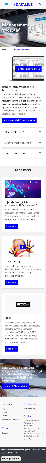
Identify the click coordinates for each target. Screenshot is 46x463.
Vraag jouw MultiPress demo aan (19, 120)
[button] (6, 5)
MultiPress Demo (30, 409)
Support (5, 433)
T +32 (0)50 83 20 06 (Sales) (34, 433)
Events (4, 416)
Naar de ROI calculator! (16, 386)
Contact (5, 412)
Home (4, 50)
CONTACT (28, 416)
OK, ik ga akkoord (11, 459)
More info (12, 453)
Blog (3, 409)
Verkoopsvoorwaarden (10, 419)
